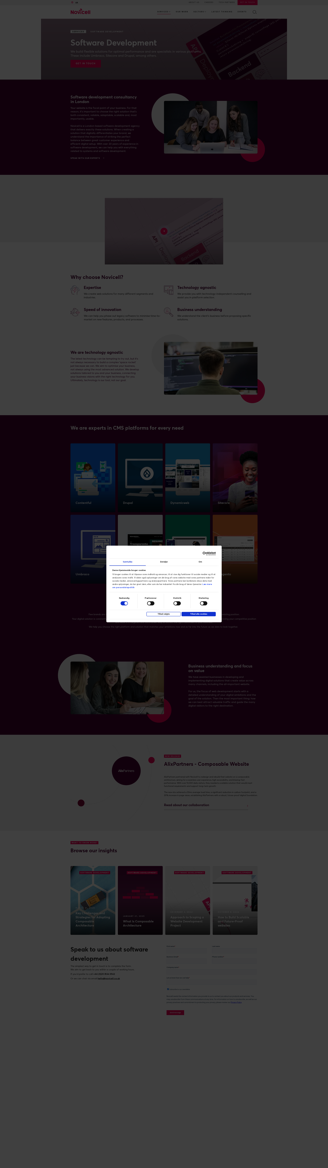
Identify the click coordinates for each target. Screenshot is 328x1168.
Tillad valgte (164, 614)
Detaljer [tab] (164, 562)
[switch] (150, 603)
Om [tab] (200, 562)
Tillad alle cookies (198, 614)
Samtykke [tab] (127, 562)
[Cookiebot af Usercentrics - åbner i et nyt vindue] (204, 553)
